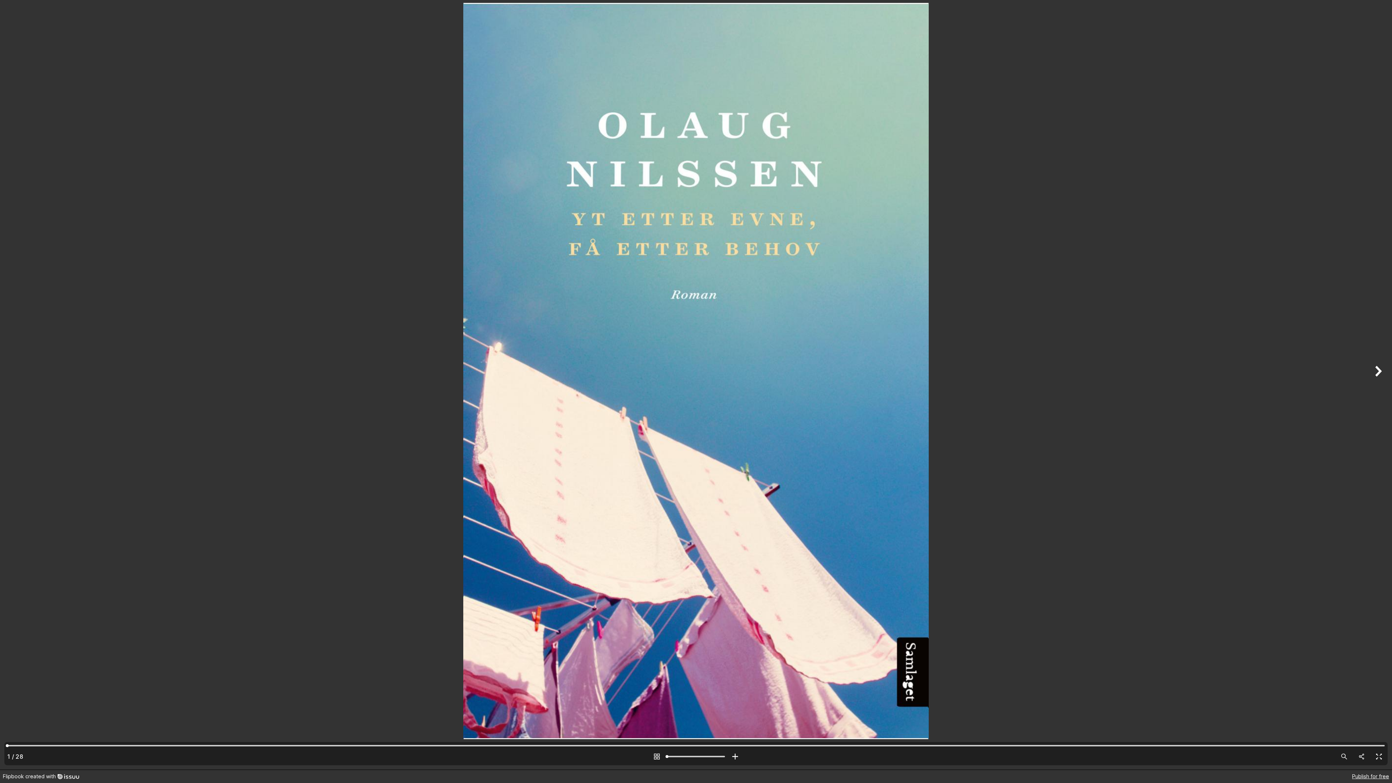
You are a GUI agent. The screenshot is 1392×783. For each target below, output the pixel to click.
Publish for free (1370, 776)
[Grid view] (657, 756)
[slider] (696, 756)
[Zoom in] (735, 756)
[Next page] (1377, 385)
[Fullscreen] (1379, 756)
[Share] (1361, 756)
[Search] (1344, 756)
